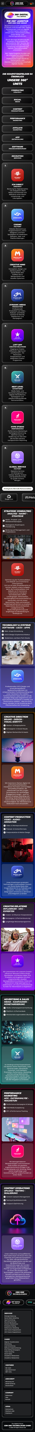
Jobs (6, 1397)
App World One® (10, 1370)
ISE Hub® (8, 1368)
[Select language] (31, 3)
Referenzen (8, 1395)
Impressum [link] (8, 1413)
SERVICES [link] (8, 1313)
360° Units (8, 1372)
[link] (17, 3)
